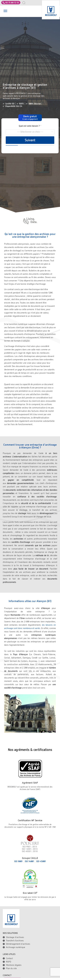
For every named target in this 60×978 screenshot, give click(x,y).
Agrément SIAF (30, 782)
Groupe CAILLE (30, 858)
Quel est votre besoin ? (30, 126)
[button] (5, 11)
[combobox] (25, 3)
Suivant (30, 140)
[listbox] (30, 131)
